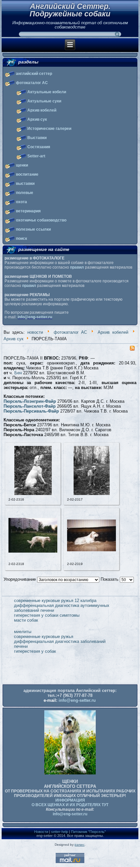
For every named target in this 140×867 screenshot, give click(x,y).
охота (21, 202)
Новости (41, 832)
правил (77, 267)
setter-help (59, 832)
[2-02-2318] (32, 551)
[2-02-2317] (92, 493)
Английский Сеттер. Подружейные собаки (70, 10)
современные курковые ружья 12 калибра (55, 600)
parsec (80, 844)
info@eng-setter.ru (35, 317)
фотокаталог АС (32, 82)
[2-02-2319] (91, 549)
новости (35, 332)
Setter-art (36, 156)
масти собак (26, 620)
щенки (22, 165)
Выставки (37, 137)
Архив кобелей (41, 110)
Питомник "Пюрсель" (88, 832)
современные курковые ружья (43, 636)
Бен (18, 372)
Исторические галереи (49, 128)
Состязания (38, 147)
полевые (24, 192)
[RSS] (132, 349)
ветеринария (28, 211)
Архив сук (37, 119)
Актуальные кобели (46, 92)
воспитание (27, 174)
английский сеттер (34, 73)
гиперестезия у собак (35, 651)
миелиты (22, 631)
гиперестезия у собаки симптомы (46, 615)
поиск (21, 238)
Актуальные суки (44, 101)
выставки (25, 183)
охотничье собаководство (41, 220)
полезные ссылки (33, 229)
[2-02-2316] (33, 493)
